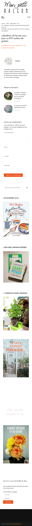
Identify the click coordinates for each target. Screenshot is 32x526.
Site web (7, 165)
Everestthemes (16, 524)
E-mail (6, 156)
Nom (6, 147)
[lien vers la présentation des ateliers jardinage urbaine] (16, 313)
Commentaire (9, 132)
